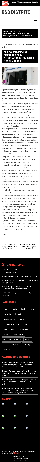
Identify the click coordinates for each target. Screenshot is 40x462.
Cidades (23, 309)
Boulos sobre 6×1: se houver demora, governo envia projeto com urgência (20, 271)
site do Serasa (15, 131)
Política (27, 339)
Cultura (32, 309)
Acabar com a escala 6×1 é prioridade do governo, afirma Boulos (29, 246)
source (4, 234)
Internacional (23, 329)
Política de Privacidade (20, 459)
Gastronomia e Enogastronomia (15, 324)
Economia (7, 314)
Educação (18, 314)
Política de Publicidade (20, 461)
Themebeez (17, 453)
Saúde (5, 344)
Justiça (5, 334)
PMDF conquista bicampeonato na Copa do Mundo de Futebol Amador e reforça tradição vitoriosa (18, 390)
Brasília (14, 309)
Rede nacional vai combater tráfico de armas (20, 276)
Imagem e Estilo (9, 329)
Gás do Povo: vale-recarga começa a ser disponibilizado (9, 246)
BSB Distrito (16, 12)
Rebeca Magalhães (31, 45)
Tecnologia (27, 344)
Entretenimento (9, 319)
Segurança (15, 344)
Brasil (6, 47)
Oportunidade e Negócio (12, 339)
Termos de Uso (18, 456)
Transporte (7, 350)
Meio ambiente (17, 334)
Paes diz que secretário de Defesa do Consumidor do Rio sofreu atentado (16, 287)
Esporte (21, 319)
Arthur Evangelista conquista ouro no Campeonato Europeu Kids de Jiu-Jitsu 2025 (17, 364)
